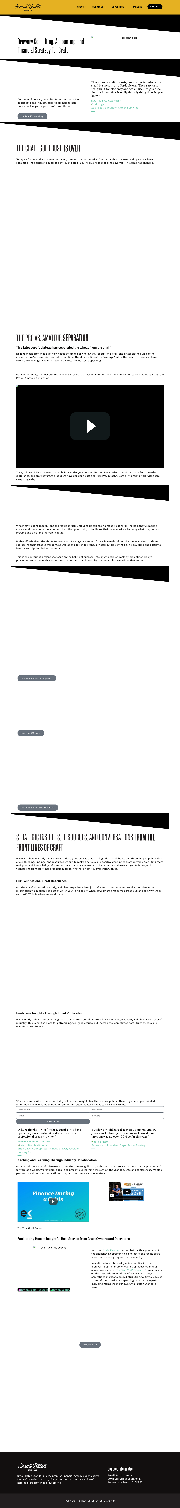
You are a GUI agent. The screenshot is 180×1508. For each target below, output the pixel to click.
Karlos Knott (98, 1145)
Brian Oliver (25, 1148)
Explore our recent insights (34, 1141)
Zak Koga (96, 107)
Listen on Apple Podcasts (33, 1289)
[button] (154, 6)
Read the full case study (106, 101)
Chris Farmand (112, 1250)
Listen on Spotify (60, 1289)
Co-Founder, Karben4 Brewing (120, 107)
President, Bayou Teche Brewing (126, 1145)
